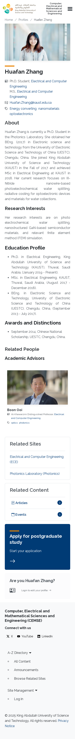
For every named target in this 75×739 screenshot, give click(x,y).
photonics (24, 422)
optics (14, 422)
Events (20, 515)
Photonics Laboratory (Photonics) (35, 474)
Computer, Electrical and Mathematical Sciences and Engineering (54, 8)
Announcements (26, 670)
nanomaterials (48, 109)
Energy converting (23, 109)
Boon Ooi (14, 410)
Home (9, 19)
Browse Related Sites (30, 679)
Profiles (23, 19)
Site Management (21, 690)
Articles (21, 503)
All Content (22, 661)
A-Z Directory (18, 653)
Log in (18, 699)
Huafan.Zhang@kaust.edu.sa (31, 102)
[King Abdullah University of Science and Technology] (19, 9)
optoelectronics (21, 114)
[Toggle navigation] (70, 8)
